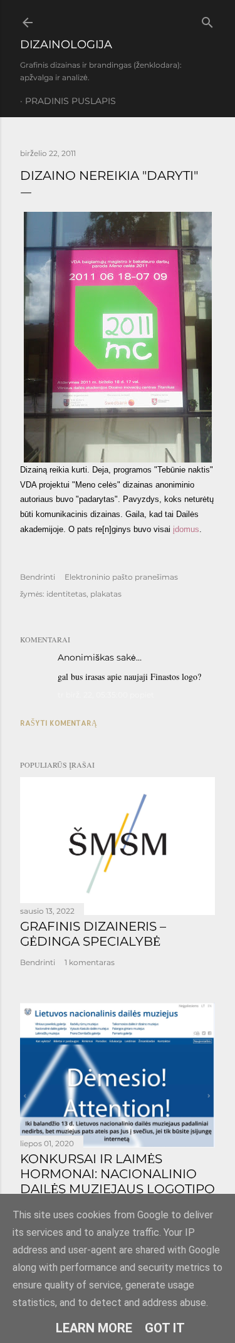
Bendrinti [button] (37, 577)
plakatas (106, 593)
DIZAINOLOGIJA (66, 44)
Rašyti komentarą (58, 723)
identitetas (66, 593)
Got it (165, 1327)
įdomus (186, 529)
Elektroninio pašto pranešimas (121, 577)
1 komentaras (90, 962)
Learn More (94, 1327)
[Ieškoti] (207, 20)
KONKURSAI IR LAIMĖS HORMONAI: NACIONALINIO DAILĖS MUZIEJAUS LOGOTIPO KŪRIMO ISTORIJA (117, 1181)
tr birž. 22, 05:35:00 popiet (106, 694)
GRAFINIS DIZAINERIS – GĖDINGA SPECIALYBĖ (93, 934)
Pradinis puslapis (70, 101)
